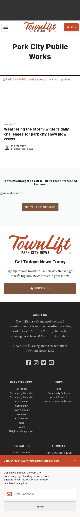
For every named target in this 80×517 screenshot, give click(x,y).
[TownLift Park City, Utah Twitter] (43, 363)
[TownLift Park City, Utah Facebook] (28, 363)
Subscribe (41, 288)
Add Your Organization (40, 207)
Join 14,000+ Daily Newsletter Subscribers (31, 460)
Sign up (40, 506)
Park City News (21, 382)
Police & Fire (21, 401)
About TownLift (58, 397)
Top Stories (21, 388)
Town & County (21, 410)
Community (10, 124)
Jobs (21, 422)
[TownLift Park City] (40, 27)
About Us (40, 315)
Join (73, 27)
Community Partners (59, 393)
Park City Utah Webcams (58, 401)
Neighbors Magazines (21, 431)
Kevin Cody (19, 146)
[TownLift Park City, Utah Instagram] (36, 363)
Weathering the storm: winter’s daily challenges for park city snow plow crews (36, 134)
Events (21, 427)
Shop (59, 388)
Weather (21, 414)
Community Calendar (21, 393)
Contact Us (21, 446)
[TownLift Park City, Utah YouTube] (51, 363)
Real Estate (21, 418)
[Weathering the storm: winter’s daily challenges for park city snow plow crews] (40, 99)
